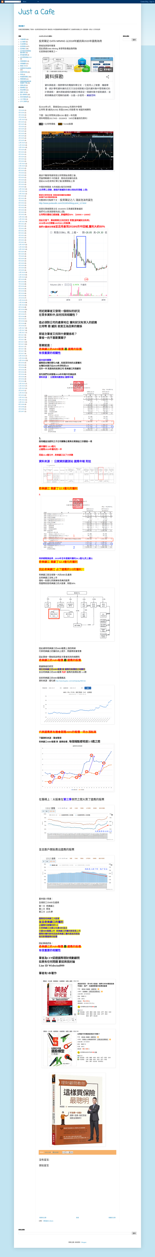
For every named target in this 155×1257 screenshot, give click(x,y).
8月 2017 (21, 337)
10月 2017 (21, 332)
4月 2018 (21, 319)
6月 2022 (21, 203)
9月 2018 (21, 307)
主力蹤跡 (23, 42)
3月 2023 (21, 182)
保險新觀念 (23, 61)
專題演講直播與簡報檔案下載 (25, 82)
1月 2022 (21, 214)
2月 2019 (21, 295)
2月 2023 (21, 184)
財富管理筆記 (24, 77)
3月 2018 (21, 321)
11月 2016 (21, 358)
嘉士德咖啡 (23, 94)
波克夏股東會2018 (26, 57)
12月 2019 (21, 272)
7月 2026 (21, 110)
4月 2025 (21, 133)
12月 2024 (21, 143)
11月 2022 (21, 191)
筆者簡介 (21, 26)
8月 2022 (21, 198)
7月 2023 (21, 173)
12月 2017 (21, 328)
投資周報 (23, 46)
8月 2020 (21, 254)
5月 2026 (21, 112)
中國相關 (23, 39)
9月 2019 (21, 279)
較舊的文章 (112, 1217)
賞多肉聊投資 (24, 97)
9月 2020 (21, 251)
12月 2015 (21, 383)
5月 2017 (21, 344)
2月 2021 (21, 240)
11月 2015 (21, 386)
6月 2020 (21, 258)
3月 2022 (21, 210)
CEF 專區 (23, 99)
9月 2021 (21, 224)
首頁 (77, 1217)
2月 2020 (21, 268)
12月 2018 (21, 300)
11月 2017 (21, 330)
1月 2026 (21, 117)
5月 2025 (21, 131)
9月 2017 (21, 335)
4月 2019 (21, 291)
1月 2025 (21, 140)
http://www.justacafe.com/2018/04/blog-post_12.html (62, 203)
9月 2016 (21, 363)
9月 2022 (21, 196)
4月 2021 (21, 235)
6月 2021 (21, 231)
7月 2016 (21, 367)
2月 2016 (21, 379)
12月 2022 (21, 189)
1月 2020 (21, 270)
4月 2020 (21, 263)
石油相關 (23, 44)
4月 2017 (21, 346)
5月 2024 (21, 152)
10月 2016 (21, 360)
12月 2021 (21, 217)
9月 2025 (21, 122)
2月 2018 (21, 323)
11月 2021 (21, 219)
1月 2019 (21, 298)
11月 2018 (21, 302)
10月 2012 (21, 400)
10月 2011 (21, 402)
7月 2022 (21, 200)
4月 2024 (21, 154)
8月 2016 (21, 365)
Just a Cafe (36, 12)
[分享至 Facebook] (70, 1152)
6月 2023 (21, 175)
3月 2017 (21, 349)
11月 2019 (21, 275)
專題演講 (23, 79)
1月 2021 (21, 242)
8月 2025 (21, 124)
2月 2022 (21, 212)
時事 (21, 74)
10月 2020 (21, 249)
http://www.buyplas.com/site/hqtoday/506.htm (71, 681)
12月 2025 (21, 119)
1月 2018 (21, 326)
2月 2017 (21, 351)
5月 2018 (21, 316)
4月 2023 (21, 180)
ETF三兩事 (23, 101)
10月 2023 (21, 166)
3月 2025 (21, 136)
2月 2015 (21, 390)
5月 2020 (21, 261)
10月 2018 (21, 305)
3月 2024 (21, 157)
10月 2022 (21, 194)
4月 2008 (21, 409)
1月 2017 (21, 353)
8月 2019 (21, 282)
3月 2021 (21, 237)
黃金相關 (23, 90)
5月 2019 (21, 288)
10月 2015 (21, 388)
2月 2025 (21, 138)
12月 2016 (21, 356)
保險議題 (23, 63)
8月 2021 (21, 226)
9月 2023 (21, 168)
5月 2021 (21, 233)
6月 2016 (21, 370)
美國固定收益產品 (25, 68)
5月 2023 (21, 177)
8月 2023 (21, 170)
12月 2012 (21, 397)
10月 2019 (21, 277)
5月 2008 (21, 407)
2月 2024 (21, 159)
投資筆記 (23, 49)
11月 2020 (21, 247)
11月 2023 (21, 163)
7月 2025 (21, 126)
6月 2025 (21, 129)
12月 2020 (21, 244)
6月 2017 (21, 342)
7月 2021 (21, 228)
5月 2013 (21, 395)
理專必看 (23, 85)
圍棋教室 (23, 87)
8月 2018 (21, 309)
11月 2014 (21, 393)
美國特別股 (23, 72)
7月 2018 (21, 312)
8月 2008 (21, 404)
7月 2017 (21, 339)
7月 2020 (21, 256)
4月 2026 (21, 115)
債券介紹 (23, 92)
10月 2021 (21, 221)
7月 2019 (21, 284)
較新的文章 (42, 1217)
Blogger (83, 1242)
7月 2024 (21, 149)
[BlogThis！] (65, 1152)
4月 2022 (21, 207)
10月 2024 (21, 147)
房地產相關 (23, 55)
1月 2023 (21, 187)
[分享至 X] (67, 1152)
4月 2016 (21, 374)
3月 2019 (21, 293)
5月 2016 (21, 372)
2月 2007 (21, 411)
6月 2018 (21, 314)
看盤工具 (23, 66)
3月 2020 (21, 265)
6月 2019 (21, 286)
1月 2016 (21, 381)
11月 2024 (21, 145)
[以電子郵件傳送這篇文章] (63, 1152)
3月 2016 (21, 377)
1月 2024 (21, 161)
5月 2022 (21, 205)
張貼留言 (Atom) (48, 1221)
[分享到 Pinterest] (72, 1152)
